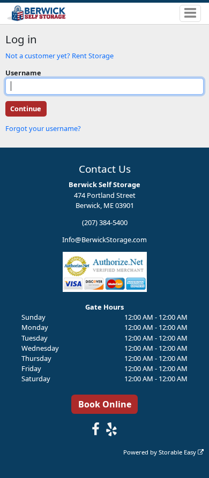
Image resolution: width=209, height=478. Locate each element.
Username (23, 73)
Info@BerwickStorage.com (104, 239)
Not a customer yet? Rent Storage (59, 55)
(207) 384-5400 (105, 222)
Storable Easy (178, 452)
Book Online (104, 404)
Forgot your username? (43, 128)
